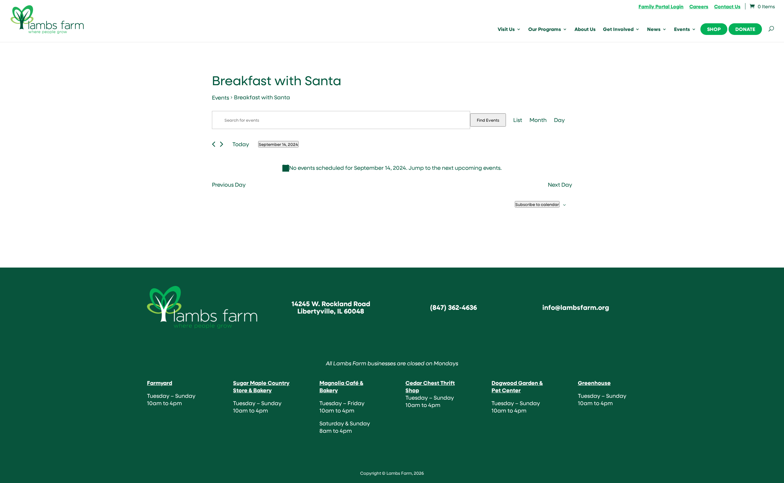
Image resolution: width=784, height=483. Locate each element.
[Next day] (221, 144)
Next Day (560, 184)
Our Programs (544, 29)
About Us (585, 29)
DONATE (745, 29)
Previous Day (229, 184)
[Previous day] (213, 144)
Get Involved (618, 29)
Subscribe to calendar (537, 204)
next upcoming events (471, 167)
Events (682, 29)
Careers (698, 7)
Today (240, 144)
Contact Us (727, 7)
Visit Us (506, 29)
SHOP (714, 29)
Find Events (488, 120)
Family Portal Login (661, 7)
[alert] (392, 168)
